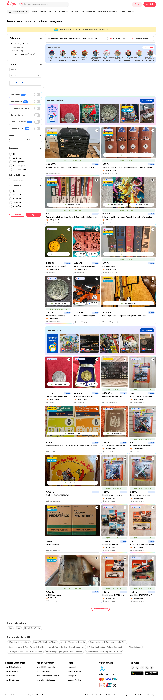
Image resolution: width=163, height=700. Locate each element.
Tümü (15, 154)
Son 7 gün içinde (19, 166)
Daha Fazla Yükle (101, 609)
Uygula (34, 215)
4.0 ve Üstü (17, 203)
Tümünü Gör (148, 47)
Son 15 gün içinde (19, 169)
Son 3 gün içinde (19, 162)
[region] (100, 55)
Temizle (17, 215)
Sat (151, 4)
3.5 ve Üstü (17, 199)
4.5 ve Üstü (17, 206)
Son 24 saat (17, 158)
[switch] (37, 94)
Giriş (137, 4)
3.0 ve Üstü (17, 195)
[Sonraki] (154, 55)
